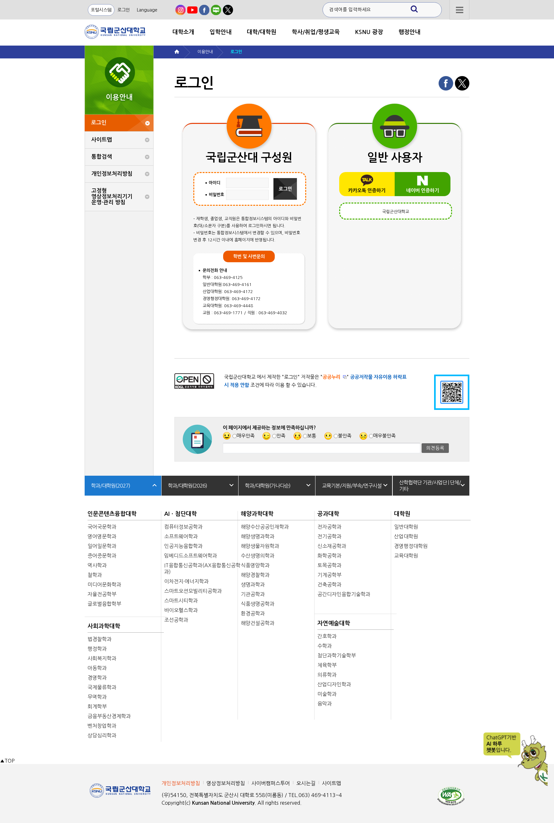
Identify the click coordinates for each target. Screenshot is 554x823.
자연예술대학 (333, 623)
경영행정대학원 (411, 546)
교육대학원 (406, 555)
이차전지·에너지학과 (186, 581)
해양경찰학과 (255, 574)
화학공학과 (329, 555)
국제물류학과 (102, 687)
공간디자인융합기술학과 (343, 594)
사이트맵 (101, 140)
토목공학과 (329, 565)
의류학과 (327, 674)
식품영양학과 (255, 565)
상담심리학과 (102, 735)
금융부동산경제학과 (109, 716)
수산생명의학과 (257, 555)
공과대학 (328, 514)
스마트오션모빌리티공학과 (193, 590)
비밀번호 (216, 195)
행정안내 (409, 32)
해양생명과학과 (257, 536)
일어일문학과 (102, 546)
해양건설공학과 (257, 623)
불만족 (344, 435)
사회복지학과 (102, 658)
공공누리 (331, 377)
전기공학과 (329, 536)
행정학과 (97, 648)
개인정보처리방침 (111, 174)
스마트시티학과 (181, 600)
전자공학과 (329, 526)
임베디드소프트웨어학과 (190, 555)
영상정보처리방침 (225, 783)
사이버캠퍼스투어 (270, 783)
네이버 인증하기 (422, 190)
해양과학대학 (257, 514)
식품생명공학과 (257, 603)
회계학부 (97, 706)
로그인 (123, 10)
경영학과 (97, 677)
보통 (311, 435)
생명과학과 (253, 584)
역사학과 (97, 565)
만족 (280, 435)
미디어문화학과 (104, 584)
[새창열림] (180, 10)
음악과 (324, 703)
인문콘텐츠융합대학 (112, 514)
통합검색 (101, 157)
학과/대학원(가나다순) (267, 485)
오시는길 (305, 783)
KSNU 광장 (369, 32)
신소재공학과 (331, 546)
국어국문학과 (102, 526)
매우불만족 (384, 435)
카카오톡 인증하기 (366, 190)
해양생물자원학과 (260, 546)
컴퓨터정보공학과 (183, 526)
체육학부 (327, 665)
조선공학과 (176, 619)
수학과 (324, 645)
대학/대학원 (261, 32)
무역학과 (97, 696)
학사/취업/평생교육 (316, 32)
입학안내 (220, 32)
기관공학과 (253, 594)
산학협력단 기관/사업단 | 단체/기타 (430, 485)
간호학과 (327, 636)
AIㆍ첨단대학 (180, 514)
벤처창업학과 (102, 725)
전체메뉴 (459, 10)
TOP (7, 760)
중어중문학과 (102, 555)
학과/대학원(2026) (187, 485)
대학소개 (183, 32)
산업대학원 (406, 536)
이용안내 (205, 52)
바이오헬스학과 (181, 610)
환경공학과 (253, 613)
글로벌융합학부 (104, 603)
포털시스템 (101, 10)
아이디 (214, 183)
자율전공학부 (102, 594)
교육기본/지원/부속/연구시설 (352, 485)
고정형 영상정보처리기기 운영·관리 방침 (111, 196)
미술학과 (327, 694)
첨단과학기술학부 (336, 655)
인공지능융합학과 (183, 546)
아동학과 (97, 668)
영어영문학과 (102, 536)
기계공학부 (329, 574)
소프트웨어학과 (181, 536)
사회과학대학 (104, 626)
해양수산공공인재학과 (265, 526)
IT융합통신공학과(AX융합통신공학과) (202, 568)
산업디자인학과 (334, 684)
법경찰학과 (100, 639)
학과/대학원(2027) (110, 485)
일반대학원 (406, 526)
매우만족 (246, 435)
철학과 (95, 574)
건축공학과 (329, 584)
